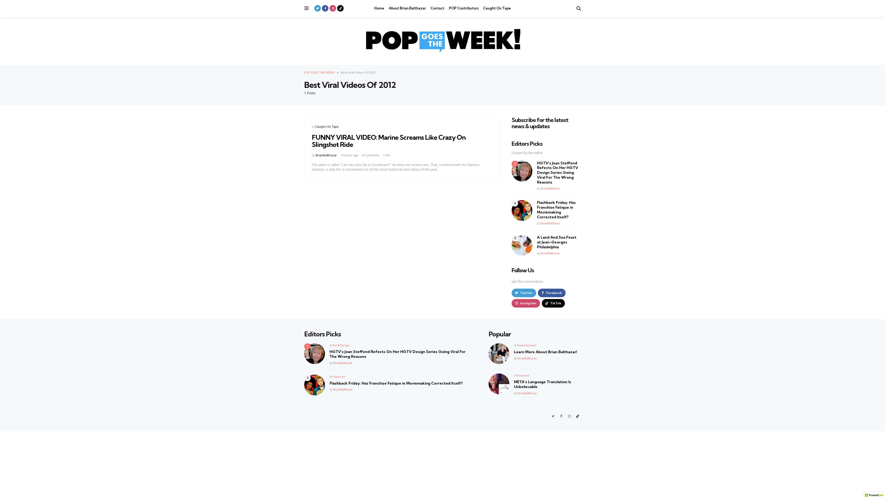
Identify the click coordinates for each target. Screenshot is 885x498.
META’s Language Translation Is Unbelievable (542, 384)
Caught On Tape (497, 8)
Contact (437, 8)
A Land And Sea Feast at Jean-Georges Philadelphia (556, 242)
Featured (339, 376)
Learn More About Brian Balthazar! (545, 352)
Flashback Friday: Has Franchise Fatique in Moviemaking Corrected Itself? (556, 209)
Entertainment (527, 345)
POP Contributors (463, 8)
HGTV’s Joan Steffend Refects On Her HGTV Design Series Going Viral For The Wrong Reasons (557, 172)
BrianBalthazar (326, 155)
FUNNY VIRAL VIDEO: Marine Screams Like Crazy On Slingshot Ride (389, 140)
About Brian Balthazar (407, 8)
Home (379, 8)
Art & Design (341, 345)
